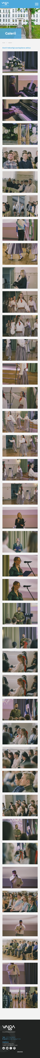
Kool (3, 42)
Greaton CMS (20, 1051)
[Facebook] (11, 1048)
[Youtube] (7, 1048)
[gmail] (3, 1048)
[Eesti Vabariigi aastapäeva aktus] (20, 62)
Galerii (10, 42)
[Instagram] (14, 1048)
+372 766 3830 (10, 1037)
